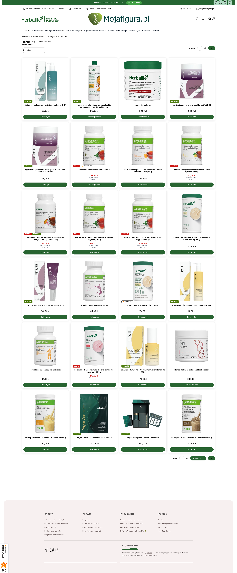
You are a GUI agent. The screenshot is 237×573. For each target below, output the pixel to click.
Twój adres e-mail (130, 545)
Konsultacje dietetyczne (168, 523)
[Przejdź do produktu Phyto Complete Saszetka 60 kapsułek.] (94, 414)
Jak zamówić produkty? (54, 520)
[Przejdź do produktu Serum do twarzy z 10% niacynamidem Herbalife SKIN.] (143, 346)
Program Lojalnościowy (53, 535)
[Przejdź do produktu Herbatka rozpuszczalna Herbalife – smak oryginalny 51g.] (143, 213)
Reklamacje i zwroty (52, 531)
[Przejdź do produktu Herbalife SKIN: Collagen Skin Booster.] (192, 346)
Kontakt (161, 520)
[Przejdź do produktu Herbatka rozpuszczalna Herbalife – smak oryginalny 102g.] (94, 213)
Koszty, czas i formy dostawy (56, 523)
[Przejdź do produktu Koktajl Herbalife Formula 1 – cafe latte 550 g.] (192, 414)
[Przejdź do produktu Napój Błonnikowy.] (143, 81)
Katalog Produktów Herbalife (132, 531)
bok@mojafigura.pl (206, 9)
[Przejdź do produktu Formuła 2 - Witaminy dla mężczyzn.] (45, 346)
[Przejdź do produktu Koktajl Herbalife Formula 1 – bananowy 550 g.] (45, 414)
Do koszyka (45, 117)
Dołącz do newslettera (133, 549)
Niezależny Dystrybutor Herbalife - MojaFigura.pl (39, 37)
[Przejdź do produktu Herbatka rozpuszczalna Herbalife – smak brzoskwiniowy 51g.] (143, 146)
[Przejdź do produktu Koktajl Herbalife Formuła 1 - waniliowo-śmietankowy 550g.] (192, 213)
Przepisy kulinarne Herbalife (131, 523)
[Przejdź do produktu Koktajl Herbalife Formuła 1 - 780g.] (143, 281)
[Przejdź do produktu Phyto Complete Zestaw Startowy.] (143, 414)
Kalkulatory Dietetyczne (129, 527)
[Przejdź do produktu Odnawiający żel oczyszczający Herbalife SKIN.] (192, 281)
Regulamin (86, 520)
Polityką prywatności (150, 555)
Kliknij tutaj (134, 3)
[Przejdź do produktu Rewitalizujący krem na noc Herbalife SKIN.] (192, 81)
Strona (192, 48)
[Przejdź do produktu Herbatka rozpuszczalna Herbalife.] (94, 146)
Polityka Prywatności (90, 523)
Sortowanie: (27, 45)
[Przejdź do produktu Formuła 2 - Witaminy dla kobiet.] (94, 281)
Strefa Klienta (163, 527)
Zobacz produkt (94, 117)
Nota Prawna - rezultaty (92, 531)
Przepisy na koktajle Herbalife (132, 520)
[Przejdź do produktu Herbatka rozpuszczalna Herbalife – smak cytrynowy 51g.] (192, 146)
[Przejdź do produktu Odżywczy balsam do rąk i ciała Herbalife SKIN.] (45, 81)
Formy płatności (50, 527)
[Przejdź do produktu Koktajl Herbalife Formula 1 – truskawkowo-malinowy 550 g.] (94, 346)
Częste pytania (164, 531)
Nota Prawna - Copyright (92, 527)
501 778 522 (187, 9)
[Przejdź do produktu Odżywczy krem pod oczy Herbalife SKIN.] (45, 281)
